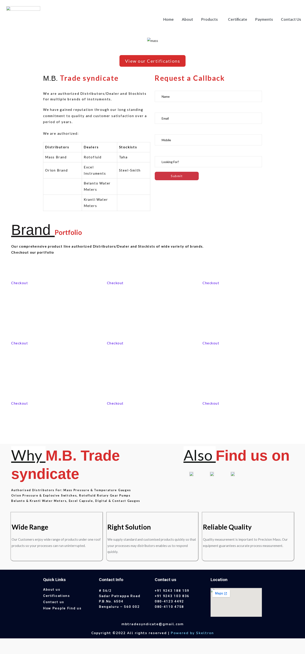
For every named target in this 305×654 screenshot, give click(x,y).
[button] (152, 61)
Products (209, 19)
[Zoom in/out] (41, 642)
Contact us (53, 602)
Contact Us (291, 19)
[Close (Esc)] (5, 642)
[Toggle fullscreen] (29, 642)
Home (168, 19)
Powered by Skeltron (192, 633)
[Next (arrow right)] (17, 650)
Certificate (237, 19)
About (187, 19)
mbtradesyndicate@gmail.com (152, 624)
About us (51, 590)
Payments (264, 19)
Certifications (56, 596)
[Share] (17, 642)
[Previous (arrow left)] (5, 650)
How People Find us (62, 608)
